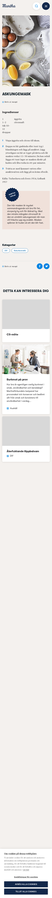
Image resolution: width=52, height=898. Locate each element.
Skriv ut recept (10, 102)
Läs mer (26, 870)
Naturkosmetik (20, 250)
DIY (6, 250)
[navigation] (9, 6)
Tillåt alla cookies (26, 892)
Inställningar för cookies (26, 877)
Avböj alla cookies (26, 884)
